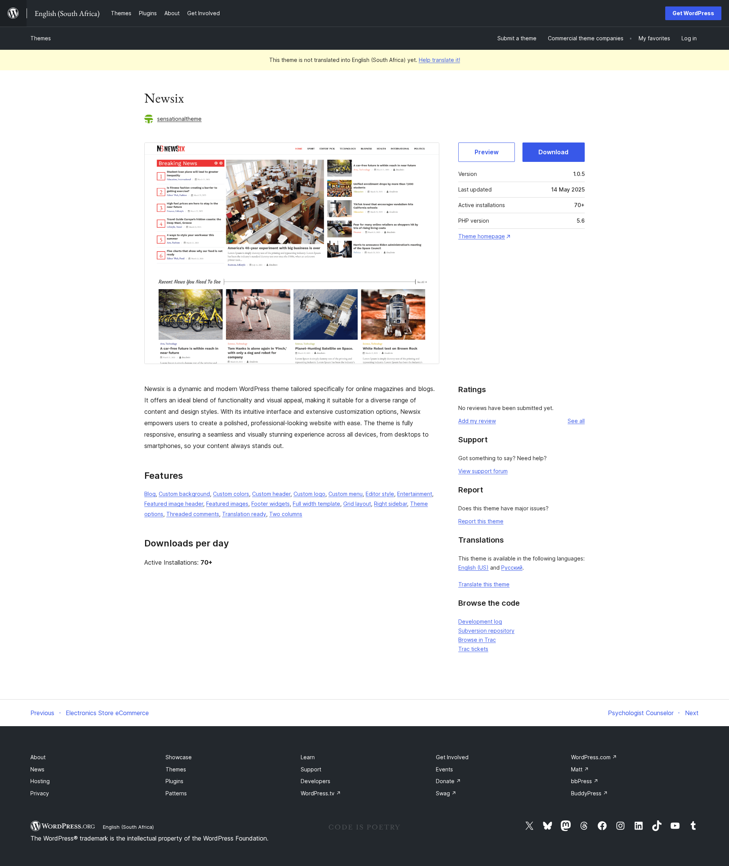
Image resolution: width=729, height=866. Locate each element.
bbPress (584, 781)
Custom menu (345, 494)
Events (444, 769)
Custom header (271, 494)
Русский (511, 567)
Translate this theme (484, 584)
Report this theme (480, 521)
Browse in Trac (477, 639)
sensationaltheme (179, 119)
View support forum (483, 471)
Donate (448, 781)
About (38, 757)
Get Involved (452, 757)
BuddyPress (589, 793)
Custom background (184, 494)
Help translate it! (439, 60)
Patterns (176, 793)
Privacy (39, 793)
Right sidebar (390, 503)
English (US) (473, 567)
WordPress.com (594, 757)
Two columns (285, 514)
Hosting (40, 781)
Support (311, 769)
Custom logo (309, 494)
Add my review (477, 421)
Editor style (380, 494)
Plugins (174, 781)
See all (576, 421)
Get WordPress (693, 13)
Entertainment (414, 494)
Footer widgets (270, 503)
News (37, 769)
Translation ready (244, 514)
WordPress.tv (321, 793)
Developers (315, 781)
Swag (446, 793)
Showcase (179, 757)
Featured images (227, 503)
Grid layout (357, 503)
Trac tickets (473, 649)
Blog (150, 494)
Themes (40, 38)
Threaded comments (192, 514)
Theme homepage (481, 236)
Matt (580, 769)
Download (553, 152)
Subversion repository (486, 630)
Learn (308, 757)
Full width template (316, 503)
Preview (487, 152)
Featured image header (173, 503)
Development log (480, 621)
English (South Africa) (128, 827)
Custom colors (231, 494)
